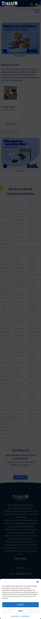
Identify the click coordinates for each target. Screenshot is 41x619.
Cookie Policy (15, 616)
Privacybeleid (24, 616)
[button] (37, 582)
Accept (20, 605)
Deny (20, 611)
